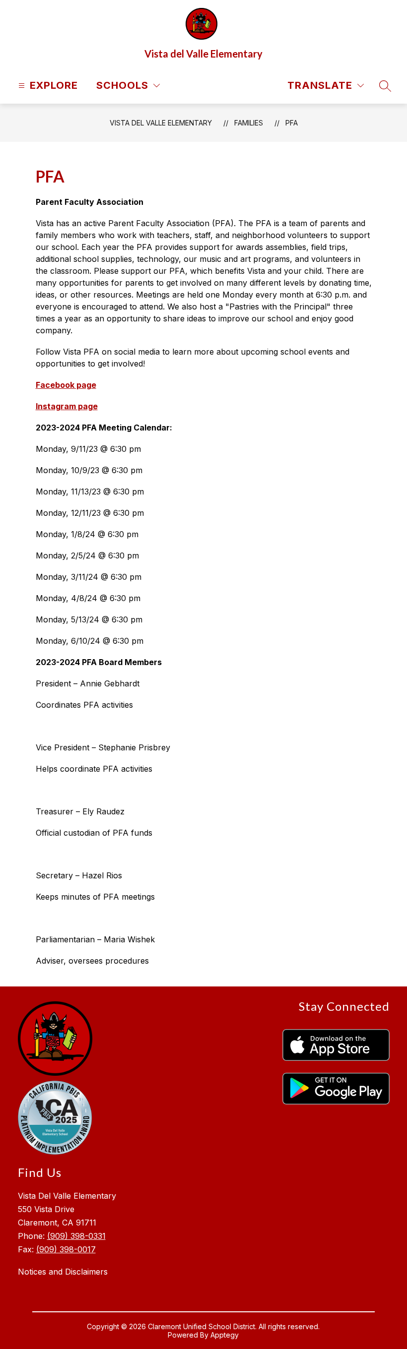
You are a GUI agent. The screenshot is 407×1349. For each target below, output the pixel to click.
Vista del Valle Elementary (161, 123)
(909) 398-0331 (76, 1236)
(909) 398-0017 (66, 1249)
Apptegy (224, 1335)
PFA (291, 123)
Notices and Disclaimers (63, 1272)
